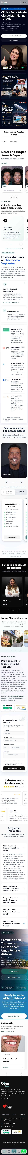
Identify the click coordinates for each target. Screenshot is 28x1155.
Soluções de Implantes (9, 492)
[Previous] (7, 244)
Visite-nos (22, 1114)
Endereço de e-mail (9, 737)
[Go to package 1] (11, 545)
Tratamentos (5, 1114)
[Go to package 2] (14, 545)
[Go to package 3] (16, 545)
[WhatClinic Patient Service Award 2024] (21, 708)
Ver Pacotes (15, 971)
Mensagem (6, 751)
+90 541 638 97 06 (8, 1126)
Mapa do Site (14, 1145)
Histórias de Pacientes (17, 696)
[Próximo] (16, 197)
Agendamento (12, 537)
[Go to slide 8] (23, 68)
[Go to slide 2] (8, 68)
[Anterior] (12, 197)
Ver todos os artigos (6, 1031)
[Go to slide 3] (10, 68)
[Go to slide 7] (20, 68)
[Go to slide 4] (13, 68)
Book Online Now (14, 1016)
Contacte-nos (13, 977)
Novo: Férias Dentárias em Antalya (13, 9)
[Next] (21, 244)
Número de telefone (9, 744)
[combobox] (6, 747)
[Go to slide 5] (15, 68)
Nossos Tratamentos (14, 40)
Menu (14, 1114)
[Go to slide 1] (5, 68)
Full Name (6, 730)
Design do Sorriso (21, 492)
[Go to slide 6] (18, 68)
